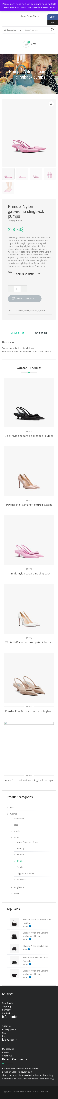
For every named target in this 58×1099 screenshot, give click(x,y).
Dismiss (53, 7)
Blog (4, 1036)
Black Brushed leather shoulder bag (35, 1078)
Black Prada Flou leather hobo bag (35, 1075)
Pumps (19, 220)
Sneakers (21, 879)
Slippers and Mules (25, 873)
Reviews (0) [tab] (41, 333)
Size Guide (7, 1002)
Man (12, 807)
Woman (13, 813)
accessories (19, 818)
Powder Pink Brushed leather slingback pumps (29, 713)
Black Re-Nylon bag (29, 1068)
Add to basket (26, 298)
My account (8, 1048)
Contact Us (7, 1013)
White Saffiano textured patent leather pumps (29, 644)
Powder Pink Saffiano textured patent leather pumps (29, 506)
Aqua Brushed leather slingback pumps (29, 780)
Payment (6, 1009)
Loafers (20, 854)
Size (10, 272)
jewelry (17, 831)
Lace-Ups (21, 848)
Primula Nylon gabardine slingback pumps (29, 575)
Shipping (6, 1006)
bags (16, 824)
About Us (7, 1025)
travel (16, 893)
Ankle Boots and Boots (27, 842)
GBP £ (51, 22)
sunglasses (19, 887)
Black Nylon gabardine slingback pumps (29, 435)
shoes (16, 837)
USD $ (52, 16)
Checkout (7, 1055)
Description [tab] (17, 333)
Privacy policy (9, 1029)
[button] (51, 103)
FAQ (4, 1032)
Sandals (20, 867)
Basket (5, 1052)
